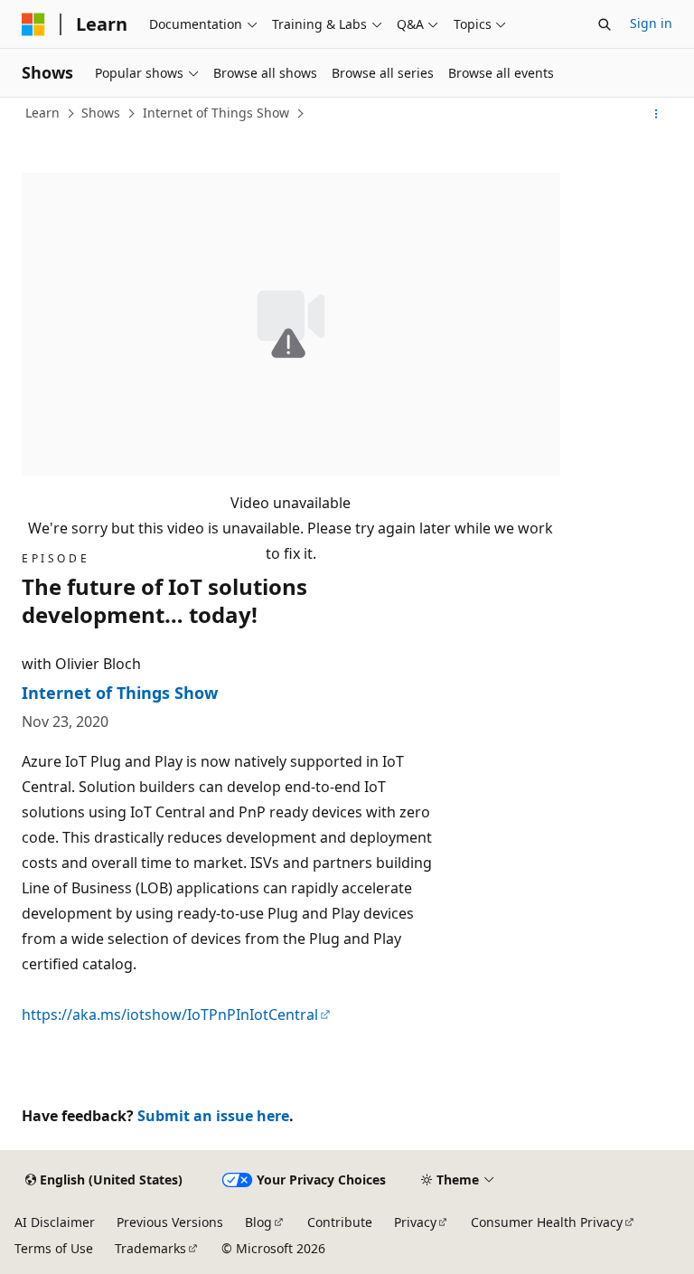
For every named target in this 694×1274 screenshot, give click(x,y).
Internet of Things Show (216, 112)
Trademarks (150, 1248)
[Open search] (604, 24)
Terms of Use (53, 1248)
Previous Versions (170, 1222)
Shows (100, 112)
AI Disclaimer (54, 1222)
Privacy (415, 1222)
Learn (42, 112)
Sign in (651, 23)
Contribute (339, 1222)
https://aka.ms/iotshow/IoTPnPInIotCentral (170, 1014)
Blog (258, 1222)
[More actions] (656, 113)
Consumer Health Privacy (547, 1222)
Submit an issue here (213, 1116)
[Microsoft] (33, 24)
